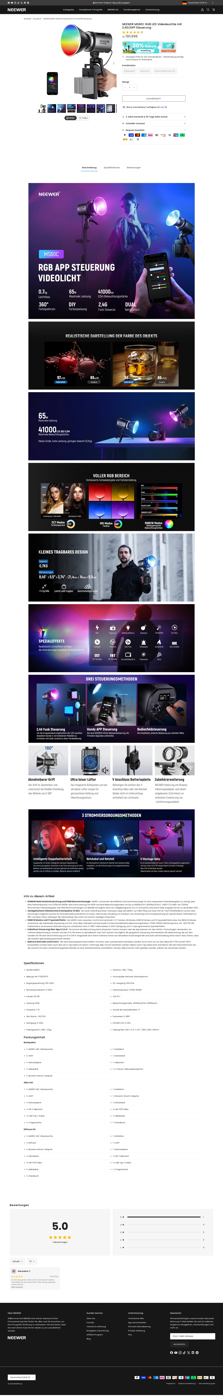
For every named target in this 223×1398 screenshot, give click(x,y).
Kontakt (90, 1322)
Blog (89, 1338)
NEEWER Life (113, 9)
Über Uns (91, 1318)
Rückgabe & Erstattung (98, 1330)
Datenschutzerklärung (187, 1383)
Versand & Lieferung (96, 1326)
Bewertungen (134, 167)
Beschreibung (89, 167)
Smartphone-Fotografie (90, 9)
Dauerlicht (37, 19)
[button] (163, 1217)
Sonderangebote (132, 9)
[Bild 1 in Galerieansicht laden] (77, 62)
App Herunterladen (137, 1322)
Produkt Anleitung (136, 1330)
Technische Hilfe (136, 1318)
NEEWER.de (18, 1384)
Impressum (170, 1383)
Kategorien (68, 9)
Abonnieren (179, 1344)
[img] (131, 32)
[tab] (71, 118)
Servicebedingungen (207, 1383)
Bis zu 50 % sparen (121, 2)
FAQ (130, 1334)
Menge (125, 82)
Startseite (27, 19)
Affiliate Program (95, 1334)
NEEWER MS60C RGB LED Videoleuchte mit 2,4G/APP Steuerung (68, 19)
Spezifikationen (112, 167)
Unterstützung (152, 9)
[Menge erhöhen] (135, 87)
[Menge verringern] (124, 87)
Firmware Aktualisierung (139, 1326)
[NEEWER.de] (17, 9)
